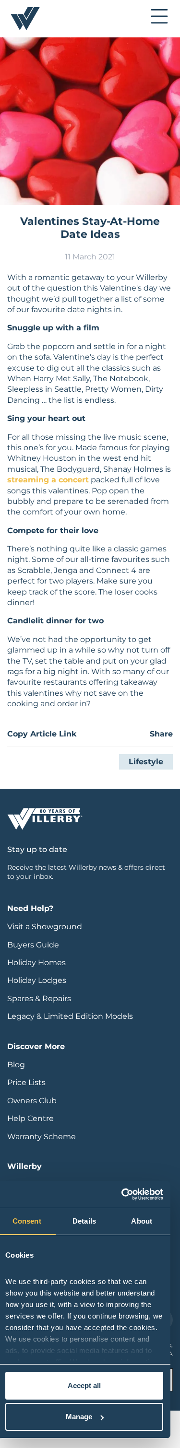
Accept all (84, 1385)
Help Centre (30, 1118)
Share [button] (161, 733)
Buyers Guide (33, 944)
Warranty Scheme (41, 1136)
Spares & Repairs (39, 998)
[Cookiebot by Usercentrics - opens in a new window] (122, 1194)
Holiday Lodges (36, 980)
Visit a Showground (44, 926)
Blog (16, 1064)
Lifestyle (146, 761)
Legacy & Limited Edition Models (70, 1016)
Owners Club (32, 1100)
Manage (79, 1417)
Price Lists (26, 1082)
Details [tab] (84, 1221)
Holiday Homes (36, 962)
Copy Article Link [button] (41, 733)
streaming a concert (48, 479)
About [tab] (141, 1221)
